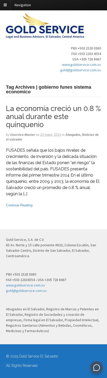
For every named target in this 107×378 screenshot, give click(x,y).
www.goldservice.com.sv (81, 64)
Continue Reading (19, 205)
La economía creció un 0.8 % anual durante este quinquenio (53, 116)
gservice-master (22, 135)
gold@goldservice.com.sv (80, 70)
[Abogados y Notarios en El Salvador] (45, 35)
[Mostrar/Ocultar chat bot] (96, 367)
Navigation (23, 5)
